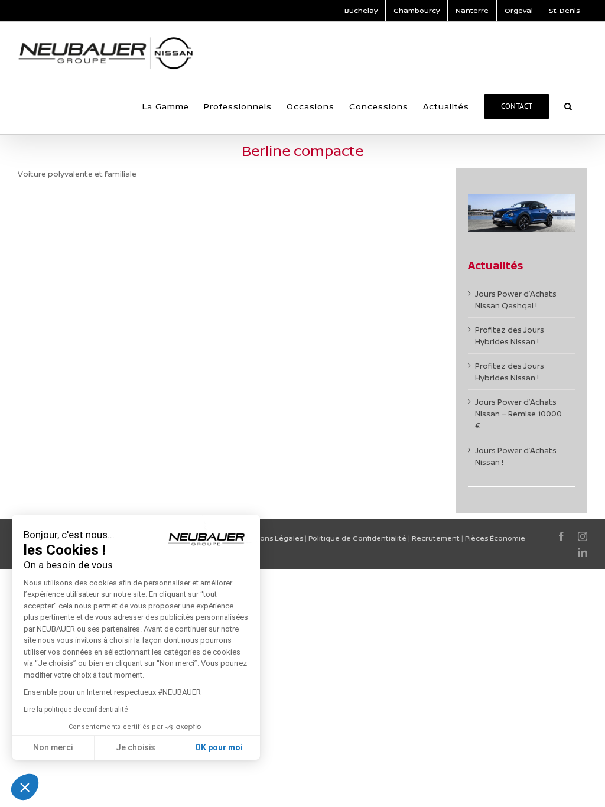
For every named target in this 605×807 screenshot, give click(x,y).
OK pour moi (219, 747)
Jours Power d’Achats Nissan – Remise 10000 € (518, 413)
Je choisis (135, 747)
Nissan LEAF (50, 356)
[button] (568, 106)
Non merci (53, 747)
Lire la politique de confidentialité (76, 709)
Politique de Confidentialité (357, 538)
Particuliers (39, 370)
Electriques (84, 370)
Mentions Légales (271, 538)
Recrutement (436, 538)
